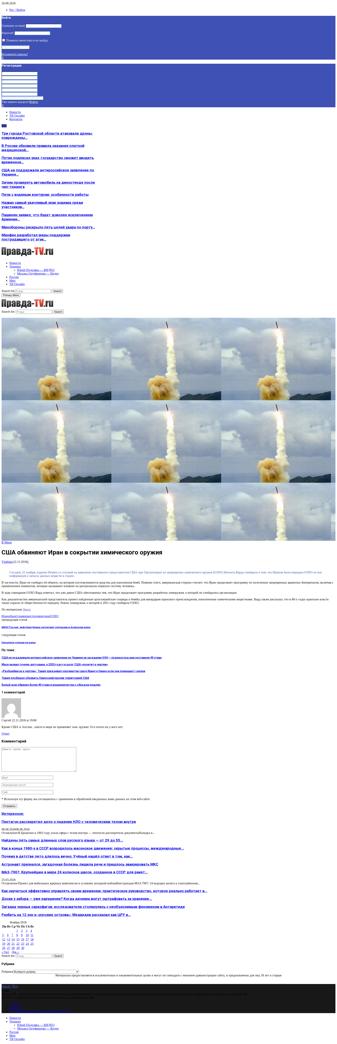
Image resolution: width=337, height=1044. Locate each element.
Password (7, 33)
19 (3, 943)
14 (13, 939)
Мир (12, 280)
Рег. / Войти (17, 10)
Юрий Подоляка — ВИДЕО (36, 270)
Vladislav (7, 561)
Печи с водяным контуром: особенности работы (45, 195)
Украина (15, 266)
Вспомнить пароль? (15, 54)
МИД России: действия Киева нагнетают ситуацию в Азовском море (46, 627)
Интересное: (13, 814)
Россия (14, 277)
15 (18, 939)
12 (3, 939)
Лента (27, 609)
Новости (15, 112)
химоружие (42, 616)
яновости (29, 616)
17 (27, 939)
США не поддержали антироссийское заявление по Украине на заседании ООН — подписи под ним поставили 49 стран (82, 657)
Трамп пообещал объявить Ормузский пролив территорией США (45, 678)
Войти (33, 102)
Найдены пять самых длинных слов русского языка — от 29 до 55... (62, 840)
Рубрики (7, 971)
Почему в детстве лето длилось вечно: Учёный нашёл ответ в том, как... (67, 856)
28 (13, 948)
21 (13, 943)
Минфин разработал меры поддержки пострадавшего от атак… (36, 237)
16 (22, 939)
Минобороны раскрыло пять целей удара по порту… (48, 227)
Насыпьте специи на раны (19, 642)
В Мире (7, 542)
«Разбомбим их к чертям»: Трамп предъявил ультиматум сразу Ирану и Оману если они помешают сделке (73, 671)
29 (18, 948)
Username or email (13, 25)
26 (3, 948)
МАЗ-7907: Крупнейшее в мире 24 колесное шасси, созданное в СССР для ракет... (75, 872)
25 (32, 943)
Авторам (15, 1007)
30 (22, 948)
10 (27, 935)
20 (8, 943)
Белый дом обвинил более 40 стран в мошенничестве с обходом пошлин (51, 684)
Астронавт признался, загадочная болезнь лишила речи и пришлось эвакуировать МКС (80, 864)
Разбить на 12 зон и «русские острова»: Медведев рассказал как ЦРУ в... (66, 915)
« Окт (5, 952)
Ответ (6, 733)
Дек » (15, 952)
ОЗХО (54, 616)
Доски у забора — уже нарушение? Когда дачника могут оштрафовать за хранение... (77, 899)
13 (8, 939)
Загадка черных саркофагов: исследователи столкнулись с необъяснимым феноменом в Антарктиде (93, 907)
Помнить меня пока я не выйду (26, 40)
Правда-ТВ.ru (10, 986)
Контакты (15, 119)
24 (27, 943)
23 (22, 943)
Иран (5, 616)
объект (13, 616)
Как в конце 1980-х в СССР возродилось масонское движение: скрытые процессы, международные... (93, 848)
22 (18, 943)
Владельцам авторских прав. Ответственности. (40, 1011)
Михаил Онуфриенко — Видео (38, 273)
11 (31, 935)
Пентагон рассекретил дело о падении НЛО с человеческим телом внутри (69, 822)
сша (20, 616)
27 (8, 948)
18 (32, 939)
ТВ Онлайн (17, 115)
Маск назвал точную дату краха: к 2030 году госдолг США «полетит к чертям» (55, 664)
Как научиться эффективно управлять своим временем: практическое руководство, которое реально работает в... (104, 891)
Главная (14, 1004)
